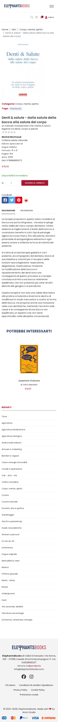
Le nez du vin (8, 541)
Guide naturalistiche (12, 528)
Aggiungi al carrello (35, 183)
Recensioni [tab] (27, 210)
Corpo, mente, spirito (31, 29)
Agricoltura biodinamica (13, 429)
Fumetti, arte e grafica (13, 508)
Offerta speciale (10, 573)
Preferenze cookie (29, 694)
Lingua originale (9, 554)
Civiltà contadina (10, 482)
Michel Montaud (11, 137)
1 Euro (4, 416)
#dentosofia (15, 108)
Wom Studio (29, 712)
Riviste (5, 587)
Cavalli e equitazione (12, 469)
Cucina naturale (10, 501)
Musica (5, 567)
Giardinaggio (8, 514)
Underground (8, 593)
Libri (14, 29)
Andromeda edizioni (11, 442)
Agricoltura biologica (12, 436)
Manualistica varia (10, 560)
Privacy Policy (20, 690)
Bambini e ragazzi (10, 455)
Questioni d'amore (29, 380)
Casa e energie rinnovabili (14, 462)
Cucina (5, 495)
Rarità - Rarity (8, 580)
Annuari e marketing (12, 449)
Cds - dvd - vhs (9, 475)
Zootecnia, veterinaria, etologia (17, 619)
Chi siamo (10, 685)
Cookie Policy (38, 690)
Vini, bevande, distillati (12, 606)
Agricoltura (7, 423)
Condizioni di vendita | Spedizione (36, 685)
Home (5, 29)
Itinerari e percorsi (10, 534)
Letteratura (7, 547)
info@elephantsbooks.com (29, 669)
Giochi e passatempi (12, 521)
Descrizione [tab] (8, 210)
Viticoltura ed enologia (13, 613)
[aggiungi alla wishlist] (26, 200)
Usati (4, 600)
